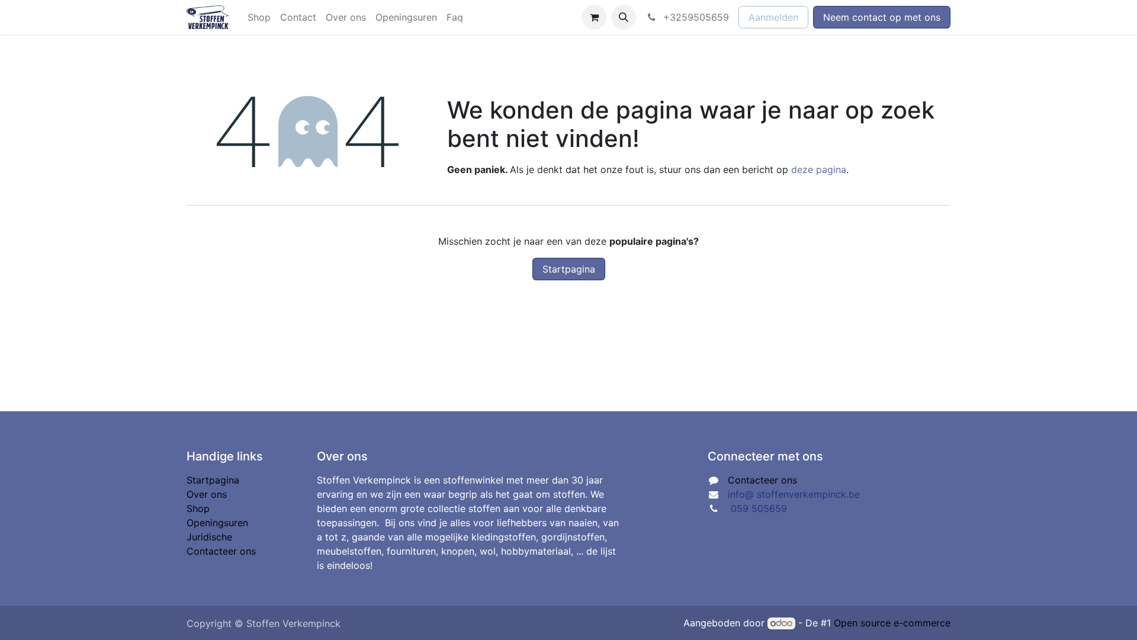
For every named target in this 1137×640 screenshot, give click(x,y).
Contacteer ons (221, 551)
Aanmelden (773, 17)
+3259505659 (694, 17)
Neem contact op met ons (881, 17)
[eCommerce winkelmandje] (594, 17)
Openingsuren (217, 523)
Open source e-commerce (892, 623)
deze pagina (818, 169)
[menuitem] (259, 17)
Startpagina (568, 269)
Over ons (207, 494)
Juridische (209, 537)
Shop (198, 508)
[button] (623, 17)
